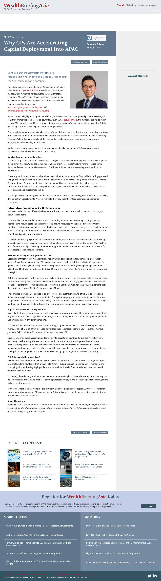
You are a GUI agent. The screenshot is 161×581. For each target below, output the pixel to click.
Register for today (80, 497)
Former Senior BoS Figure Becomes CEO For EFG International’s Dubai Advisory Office (38, 544)
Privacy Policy (75, 574)
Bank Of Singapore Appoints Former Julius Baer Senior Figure (34, 534)
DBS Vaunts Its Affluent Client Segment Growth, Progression (34, 553)
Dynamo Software (30, 90)
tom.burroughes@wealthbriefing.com (25, 107)
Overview (8, 574)
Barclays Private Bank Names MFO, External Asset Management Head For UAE (38, 562)
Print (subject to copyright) (80, 62)
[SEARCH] (156, 6)
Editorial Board (40, 574)
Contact (17, 574)
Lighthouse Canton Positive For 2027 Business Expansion (113, 553)
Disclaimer (88, 574)
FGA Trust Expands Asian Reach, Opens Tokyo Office (110, 525)
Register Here (148, 506)
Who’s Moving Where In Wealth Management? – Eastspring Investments (39, 525)
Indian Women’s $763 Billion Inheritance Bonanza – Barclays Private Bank (120, 562)
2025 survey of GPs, (68, 119)
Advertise (28, 574)
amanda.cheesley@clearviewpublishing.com (28, 110)
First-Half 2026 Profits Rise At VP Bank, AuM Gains (110, 534)
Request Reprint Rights (100, 62)
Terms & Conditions (58, 574)
